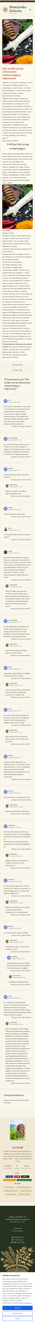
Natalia (10, 791)
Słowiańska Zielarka (17, 9)
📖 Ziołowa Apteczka (9, 1187)
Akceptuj (17, 1308)
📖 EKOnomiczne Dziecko (24, 1194)
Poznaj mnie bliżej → (17, 1198)
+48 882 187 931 (20, 1217)
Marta (10, 507)
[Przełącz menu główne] (30, 10)
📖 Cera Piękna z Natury (10, 1194)
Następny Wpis (17, 370)
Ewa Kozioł (13, 484)
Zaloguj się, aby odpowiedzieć (21, 426)
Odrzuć (17, 1319)
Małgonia (11, 825)
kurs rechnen (13, 438)
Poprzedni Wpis (17, 365)
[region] (17, 1297)
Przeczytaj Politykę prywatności (21, 1303)
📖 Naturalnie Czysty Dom (25, 1190)
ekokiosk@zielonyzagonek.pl (20, 1219)
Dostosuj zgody (17, 1313)
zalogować (14, 1100)
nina (9, 528)
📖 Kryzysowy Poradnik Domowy (23, 1187)
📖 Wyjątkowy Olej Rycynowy (11, 1190)
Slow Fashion (12, 620)
